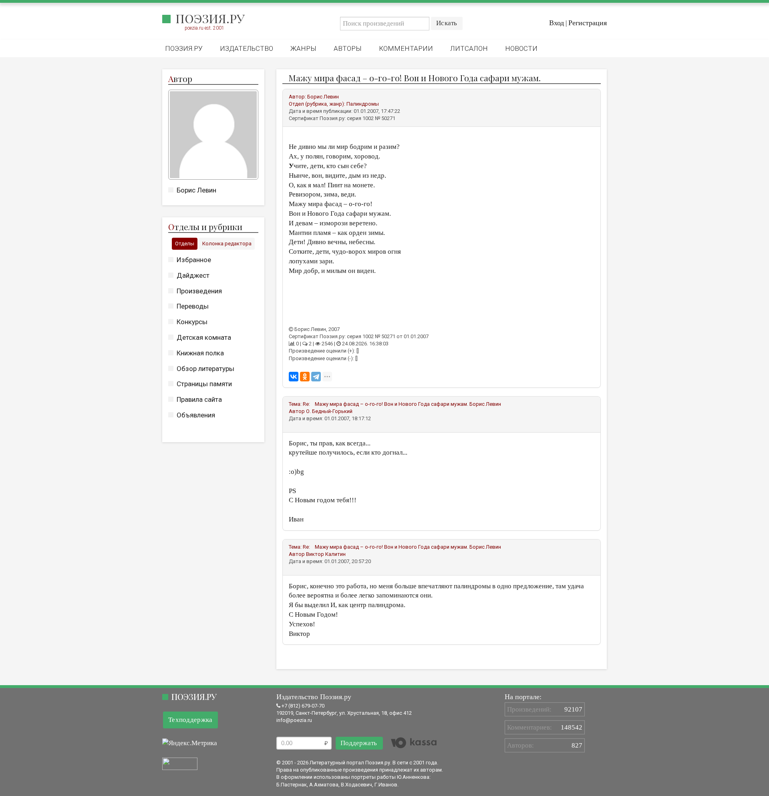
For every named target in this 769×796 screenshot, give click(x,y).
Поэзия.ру (210, 18)
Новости (521, 48)
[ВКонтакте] (293, 376)
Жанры (303, 48)
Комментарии (406, 48)
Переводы (193, 306)
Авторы (348, 48)
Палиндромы (362, 104)
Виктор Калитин (326, 554)
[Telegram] (316, 376)
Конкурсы (192, 322)
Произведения (199, 291)
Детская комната (204, 337)
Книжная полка (200, 353)
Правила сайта (199, 399)
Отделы (184, 244)
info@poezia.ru (294, 720)
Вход (556, 23)
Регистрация (587, 23)
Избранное (194, 260)
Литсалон (469, 48)
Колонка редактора (227, 244)
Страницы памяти (204, 384)
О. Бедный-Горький (329, 411)
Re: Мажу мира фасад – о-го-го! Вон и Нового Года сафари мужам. (385, 404)
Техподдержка (190, 720)
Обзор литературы (205, 369)
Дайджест (193, 275)
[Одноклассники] (305, 376)
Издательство (246, 48)
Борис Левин (196, 190)
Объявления (196, 415)
